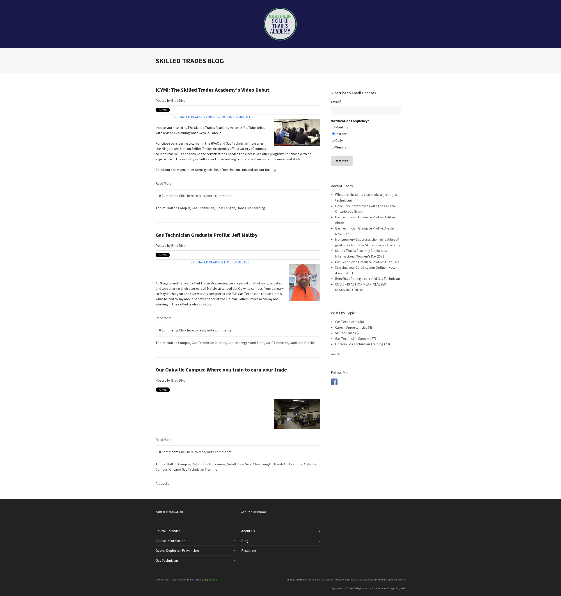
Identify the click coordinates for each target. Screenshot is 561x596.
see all (335, 354)
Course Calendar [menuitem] (168, 531)
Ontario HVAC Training (209, 464)
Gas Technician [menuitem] (167, 560)
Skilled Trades (348, 333)
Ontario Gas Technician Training (193, 469)
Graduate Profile (302, 342)
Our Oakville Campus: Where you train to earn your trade (221, 369)
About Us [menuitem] (248, 531)
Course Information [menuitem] (169, 512)
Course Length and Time (246, 342)
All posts (162, 483)
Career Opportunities (354, 327)
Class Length (225, 208)
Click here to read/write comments (205, 195)
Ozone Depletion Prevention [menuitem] (177, 550)
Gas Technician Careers (209, 342)
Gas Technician (237, 143)
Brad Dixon (179, 100)
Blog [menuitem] (245, 540)
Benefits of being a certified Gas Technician (367, 278)
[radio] (366, 127)
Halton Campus (178, 208)
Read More (163, 183)
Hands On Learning (251, 208)
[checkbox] (366, 137)
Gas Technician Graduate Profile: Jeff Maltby (207, 234)
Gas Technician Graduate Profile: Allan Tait (367, 262)
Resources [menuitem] (249, 550)
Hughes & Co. (210, 579)
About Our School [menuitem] (253, 512)
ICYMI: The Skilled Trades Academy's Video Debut (212, 89)
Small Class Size (239, 464)
